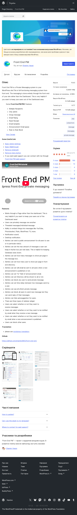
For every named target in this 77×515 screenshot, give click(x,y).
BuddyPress (7, 491)
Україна (10, 500)
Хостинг (5, 470)
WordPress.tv (45, 474)
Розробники (44, 470)
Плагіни (24, 470)
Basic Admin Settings (13, 144)
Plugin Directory (7, 9)
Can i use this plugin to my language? (15, 421)
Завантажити (69, 64)
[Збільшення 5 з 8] (30, 366)
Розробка (44, 74)
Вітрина (24, 463)
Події (60, 466)
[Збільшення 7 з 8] (47, 354)
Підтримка (71, 74)
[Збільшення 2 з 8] (14, 365)
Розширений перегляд (61, 141)
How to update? (8, 414)
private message (69, 135)
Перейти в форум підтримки (64, 197)
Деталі (6, 74)
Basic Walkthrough (12, 147)
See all (72, 178)
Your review (57, 178)
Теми (23, 466)
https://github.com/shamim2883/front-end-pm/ (19, 341)
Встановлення (30, 74)
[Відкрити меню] (74, 3)
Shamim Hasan (28, 66)
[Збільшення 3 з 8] (14, 386)
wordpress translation (21, 332)
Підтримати (63, 470)
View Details (10, 135)
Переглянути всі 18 (68, 114)
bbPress (6, 487)
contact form (70, 123)
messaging (71, 131)
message (71, 127)
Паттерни (24, 474)
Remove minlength (12, 150)
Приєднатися (63, 463)
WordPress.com (9, 480)
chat (73, 119)
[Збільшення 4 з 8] (30, 354)
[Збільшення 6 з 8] (30, 391)
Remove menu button (13, 153)
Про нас (5, 463)
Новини (5, 466)
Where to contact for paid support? (15, 427)
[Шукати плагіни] (23, 16)
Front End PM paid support (15, 159)
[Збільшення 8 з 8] (47, 371)
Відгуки (17, 74)
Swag (61, 474)
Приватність (6, 474)
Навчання (43, 463)
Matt (5, 484)
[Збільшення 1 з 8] (14, 354)
